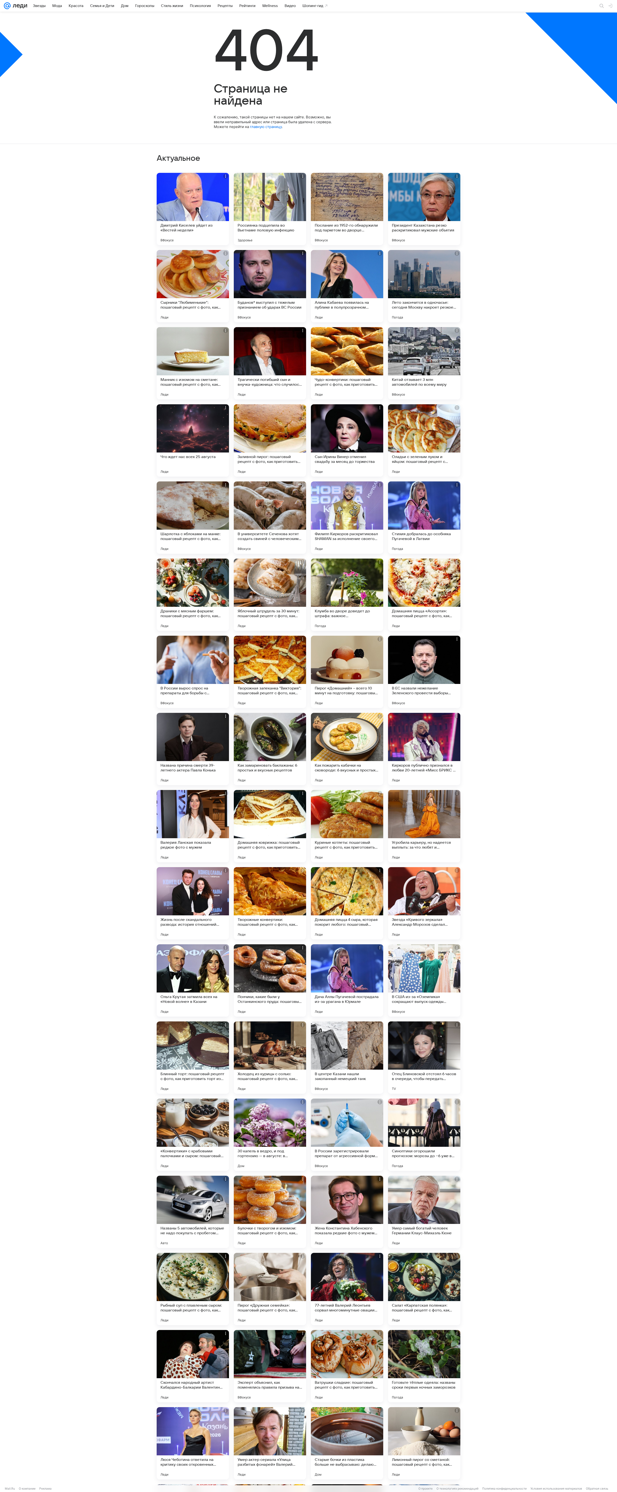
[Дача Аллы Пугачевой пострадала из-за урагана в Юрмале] (347, 980)
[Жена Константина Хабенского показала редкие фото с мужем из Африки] (347, 1212)
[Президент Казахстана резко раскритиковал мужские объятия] (424, 209)
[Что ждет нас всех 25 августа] (193, 440)
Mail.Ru (10, 1488)
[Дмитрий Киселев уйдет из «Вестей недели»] (193, 209)
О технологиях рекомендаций (457, 1488)
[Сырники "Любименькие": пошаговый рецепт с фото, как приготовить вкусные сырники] (193, 286)
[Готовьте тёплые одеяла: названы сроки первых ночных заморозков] (424, 1366)
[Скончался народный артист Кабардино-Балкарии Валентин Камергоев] (193, 1366)
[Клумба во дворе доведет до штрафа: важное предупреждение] (347, 595)
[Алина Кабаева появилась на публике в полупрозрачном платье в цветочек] (347, 286)
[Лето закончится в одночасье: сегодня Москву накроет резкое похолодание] (424, 286)
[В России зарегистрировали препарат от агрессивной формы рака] (347, 1135)
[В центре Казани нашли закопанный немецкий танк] (347, 1057)
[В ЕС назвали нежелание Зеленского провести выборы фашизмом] (424, 672)
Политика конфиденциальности (504, 1488)
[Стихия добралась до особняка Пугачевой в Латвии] (424, 517)
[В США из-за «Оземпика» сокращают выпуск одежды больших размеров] (424, 980)
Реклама (45, 1488)
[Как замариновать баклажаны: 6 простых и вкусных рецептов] (270, 749)
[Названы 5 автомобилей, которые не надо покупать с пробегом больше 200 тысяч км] (193, 1212)
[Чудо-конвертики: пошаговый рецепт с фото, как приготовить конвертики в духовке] (347, 363)
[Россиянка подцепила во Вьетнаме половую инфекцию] (270, 209)
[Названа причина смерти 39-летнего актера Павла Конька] (193, 749)
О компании (27, 1488)
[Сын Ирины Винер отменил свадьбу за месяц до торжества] (347, 440)
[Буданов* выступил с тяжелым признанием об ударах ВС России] (270, 286)
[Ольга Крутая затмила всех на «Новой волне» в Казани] (193, 980)
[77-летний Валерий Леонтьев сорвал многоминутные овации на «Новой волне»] (347, 1289)
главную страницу (266, 126)
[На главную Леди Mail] (19, 6)
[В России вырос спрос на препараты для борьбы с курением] (193, 672)
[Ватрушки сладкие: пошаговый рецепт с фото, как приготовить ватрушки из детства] (347, 1366)
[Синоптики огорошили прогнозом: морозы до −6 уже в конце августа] (424, 1135)
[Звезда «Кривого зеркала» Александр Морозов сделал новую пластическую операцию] (424, 903)
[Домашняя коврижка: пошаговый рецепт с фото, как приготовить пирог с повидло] (270, 826)
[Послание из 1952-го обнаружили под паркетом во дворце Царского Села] (347, 209)
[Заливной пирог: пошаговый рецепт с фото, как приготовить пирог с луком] (270, 440)
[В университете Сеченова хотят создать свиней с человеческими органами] (270, 517)
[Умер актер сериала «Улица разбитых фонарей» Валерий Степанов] (270, 1443)
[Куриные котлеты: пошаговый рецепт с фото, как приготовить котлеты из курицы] (347, 826)
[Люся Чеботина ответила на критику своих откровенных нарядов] (193, 1443)
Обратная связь (597, 1488)
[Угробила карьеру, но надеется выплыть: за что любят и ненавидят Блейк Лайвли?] (424, 826)
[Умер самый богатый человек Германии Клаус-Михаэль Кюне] (424, 1212)
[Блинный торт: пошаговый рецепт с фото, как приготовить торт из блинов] (193, 1057)
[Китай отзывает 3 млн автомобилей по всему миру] (424, 363)
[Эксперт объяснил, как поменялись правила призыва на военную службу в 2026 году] (270, 1366)
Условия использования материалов (556, 1488)
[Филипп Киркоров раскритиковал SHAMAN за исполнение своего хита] (347, 517)
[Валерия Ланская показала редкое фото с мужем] (193, 826)
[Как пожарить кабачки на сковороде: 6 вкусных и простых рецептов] (347, 749)
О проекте (425, 1488)
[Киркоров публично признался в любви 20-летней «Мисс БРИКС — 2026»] (424, 749)
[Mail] (7, 6)
